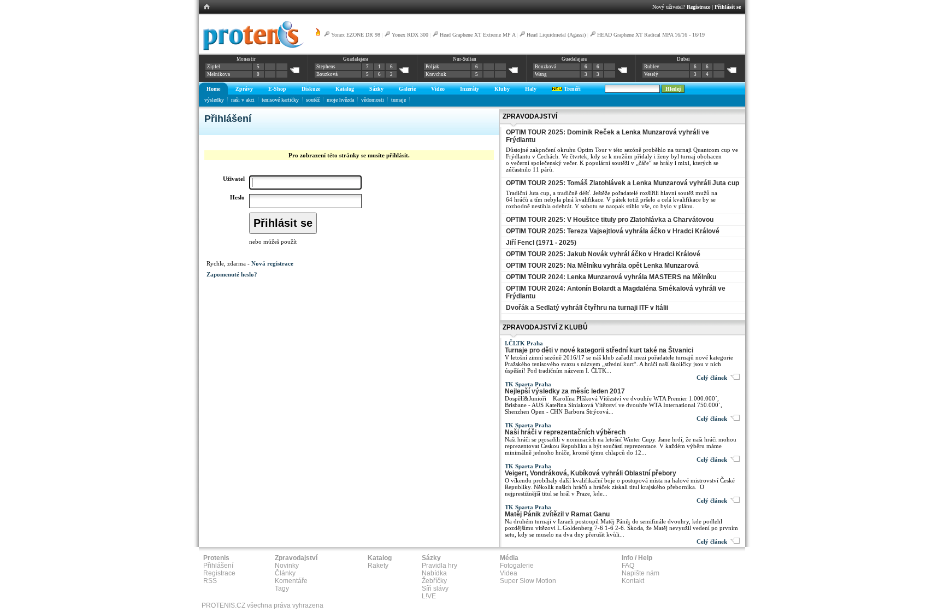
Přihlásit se (728, 7)
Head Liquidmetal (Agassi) (556, 35)
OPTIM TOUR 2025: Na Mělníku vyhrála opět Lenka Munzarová (602, 265)
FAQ (628, 565)
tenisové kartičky (280, 100)
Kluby (502, 89)
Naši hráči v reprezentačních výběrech (565, 432)
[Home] (251, 48)
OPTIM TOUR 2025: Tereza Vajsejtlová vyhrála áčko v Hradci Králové (612, 231)
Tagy (282, 588)
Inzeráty (469, 89)
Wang (541, 74)
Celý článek (713, 377)
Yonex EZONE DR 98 (355, 35)
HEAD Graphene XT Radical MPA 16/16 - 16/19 (651, 35)
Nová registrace (272, 263)
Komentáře (291, 581)
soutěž (313, 100)
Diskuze (311, 89)
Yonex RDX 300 (410, 35)
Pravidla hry (439, 565)
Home (213, 89)
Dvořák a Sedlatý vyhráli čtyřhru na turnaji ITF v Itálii (587, 307)
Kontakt (633, 581)
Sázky (376, 89)
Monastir (246, 59)
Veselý (651, 74)
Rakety (378, 565)
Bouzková (327, 74)
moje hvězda (340, 100)
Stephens (325, 66)
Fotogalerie (517, 565)
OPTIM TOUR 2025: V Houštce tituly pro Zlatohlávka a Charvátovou (609, 219)
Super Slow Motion (528, 581)
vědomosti (372, 100)
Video (438, 89)
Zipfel (213, 66)
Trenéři (571, 89)
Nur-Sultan (464, 59)
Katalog (344, 89)
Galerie (407, 89)
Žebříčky (434, 581)
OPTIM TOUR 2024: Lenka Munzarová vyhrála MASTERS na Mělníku (611, 277)
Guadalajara (355, 59)
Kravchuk (436, 74)
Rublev (651, 66)
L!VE (429, 596)
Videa (508, 573)
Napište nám (640, 573)
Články (285, 573)
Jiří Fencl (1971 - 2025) (541, 242)
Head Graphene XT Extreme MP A (477, 35)
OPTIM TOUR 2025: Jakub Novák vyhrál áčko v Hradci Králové (603, 254)
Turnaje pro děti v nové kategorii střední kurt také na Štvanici (599, 350)
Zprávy (244, 89)
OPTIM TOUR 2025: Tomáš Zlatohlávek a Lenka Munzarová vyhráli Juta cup (622, 183)
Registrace (698, 7)
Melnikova (218, 74)
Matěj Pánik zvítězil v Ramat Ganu (557, 514)
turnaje (398, 100)
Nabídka (434, 573)
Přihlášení (218, 565)
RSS (210, 581)
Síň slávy (435, 588)
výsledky (214, 100)
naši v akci (243, 100)
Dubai (683, 59)
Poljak (432, 66)
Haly (530, 89)
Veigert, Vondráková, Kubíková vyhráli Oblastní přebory (590, 473)
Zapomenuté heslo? (231, 274)
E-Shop (277, 89)
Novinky (287, 565)
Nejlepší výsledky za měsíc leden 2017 (565, 391)
